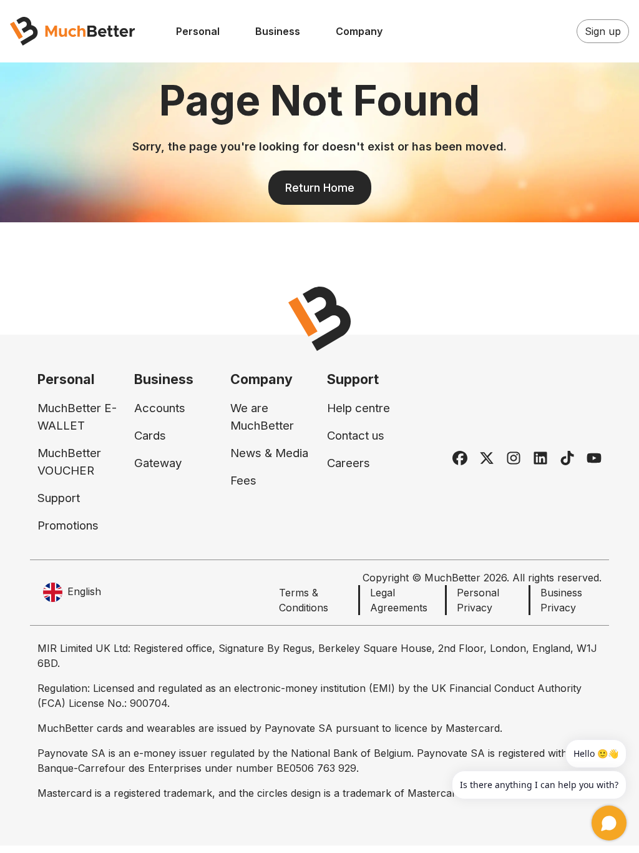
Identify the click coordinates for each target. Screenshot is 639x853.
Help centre (358, 408)
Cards (150, 435)
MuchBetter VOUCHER (69, 462)
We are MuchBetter (262, 417)
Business (277, 31)
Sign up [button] (603, 31)
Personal (198, 31)
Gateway (158, 463)
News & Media (269, 453)
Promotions (68, 525)
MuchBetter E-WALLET (77, 417)
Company (359, 31)
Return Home (319, 187)
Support (58, 498)
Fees (243, 480)
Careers (348, 463)
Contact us (355, 435)
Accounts (159, 408)
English (84, 591)
